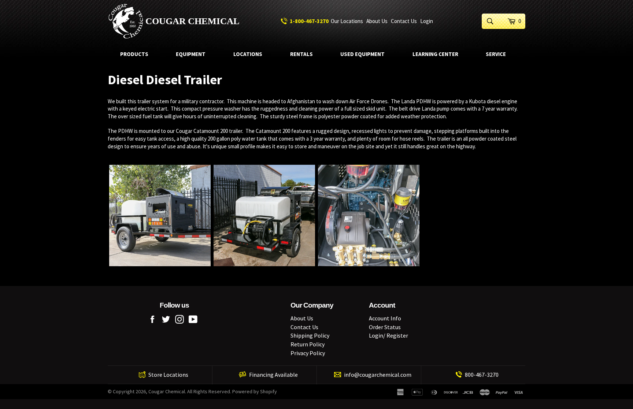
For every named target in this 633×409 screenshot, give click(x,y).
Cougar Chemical (192, 21)
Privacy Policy (307, 353)
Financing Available (273, 374)
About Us (377, 21)
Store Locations (168, 374)
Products (134, 54)
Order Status (385, 327)
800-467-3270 (482, 374)
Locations (247, 54)
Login (426, 21)
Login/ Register (388, 335)
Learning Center (435, 54)
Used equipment (362, 54)
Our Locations (347, 21)
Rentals (301, 54)
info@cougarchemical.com (377, 374)
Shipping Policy (309, 335)
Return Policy (307, 344)
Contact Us (404, 21)
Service (496, 54)
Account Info (385, 318)
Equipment (191, 54)
